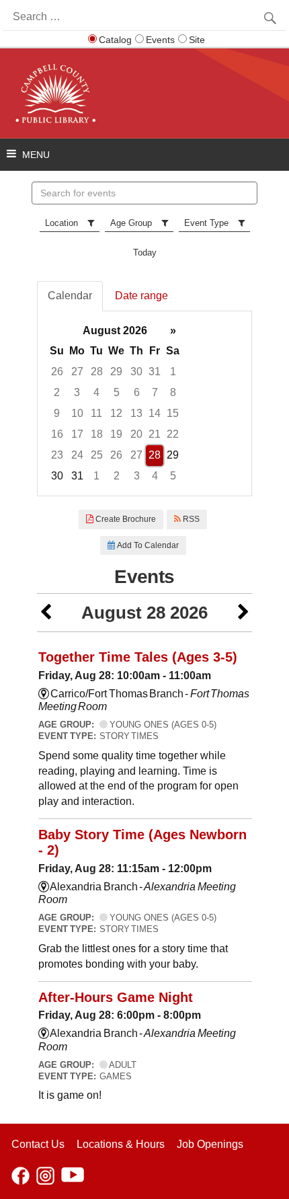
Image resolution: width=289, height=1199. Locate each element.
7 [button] (155, 392)
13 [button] (136, 413)
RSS (190, 519)
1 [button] (173, 371)
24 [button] (77, 455)
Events (160, 39)
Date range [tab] (141, 295)
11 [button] (96, 413)
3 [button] (77, 392)
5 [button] (117, 392)
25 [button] (97, 455)
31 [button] (155, 371)
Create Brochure (124, 519)
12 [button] (116, 413)
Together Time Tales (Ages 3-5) (137, 657)
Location (61, 223)
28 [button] (97, 371)
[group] (144, 404)
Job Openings (210, 1144)
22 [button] (173, 434)
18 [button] (97, 434)
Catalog (115, 39)
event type (206, 223)
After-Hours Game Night (115, 997)
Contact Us (38, 1144)
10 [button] (77, 413)
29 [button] (116, 371)
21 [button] (155, 434)
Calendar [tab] (70, 295)
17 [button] (77, 434)
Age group (131, 223)
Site (197, 39)
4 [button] (96, 392)
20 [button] (136, 434)
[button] (45, 613)
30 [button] (136, 371)
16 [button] (57, 434)
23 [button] (57, 455)
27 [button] (77, 371)
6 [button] (137, 392)
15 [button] (173, 413)
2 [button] (57, 392)
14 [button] (155, 413)
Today (145, 252)
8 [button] (173, 392)
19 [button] (116, 434)
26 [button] (57, 371)
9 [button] (57, 413)
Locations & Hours (121, 1144)
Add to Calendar (147, 545)
